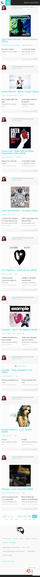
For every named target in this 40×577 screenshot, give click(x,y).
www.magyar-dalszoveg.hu (11, 547)
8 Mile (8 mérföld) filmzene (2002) (11, 493)
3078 (11, 519)
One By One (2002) (7, 274)
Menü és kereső (8, 2)
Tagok (27, 538)
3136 (29, 519)
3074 (24, 516)
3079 (16, 519)
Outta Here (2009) (6, 435)
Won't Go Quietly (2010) (8, 333)
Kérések (5, 542)
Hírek (21, 538)
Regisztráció (34, 2)
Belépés (26, 2)
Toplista (34, 538)
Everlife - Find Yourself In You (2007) (17, 371)
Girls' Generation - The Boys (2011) (20, 210)
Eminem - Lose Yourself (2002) (17, 489)
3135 (24, 519)
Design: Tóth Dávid (8, 561)
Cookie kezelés (7, 555)
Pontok (15, 538)
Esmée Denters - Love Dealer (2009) (17, 430)
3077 (6, 519)
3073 (19, 516)
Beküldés (13, 542)
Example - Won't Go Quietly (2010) (19, 329)
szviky (14, 7)
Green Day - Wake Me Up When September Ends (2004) (18, 152)
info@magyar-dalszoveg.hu (16, 551)
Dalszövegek (7, 538)
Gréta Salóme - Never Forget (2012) (20, 91)
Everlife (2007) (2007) (7, 376)
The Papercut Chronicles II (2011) (11, 45)
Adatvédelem (31, 551)
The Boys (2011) (6, 214)
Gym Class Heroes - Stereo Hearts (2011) (19, 40)
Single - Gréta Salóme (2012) (9, 95)
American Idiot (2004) (7, 157)
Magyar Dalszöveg (2, 2)
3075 (29, 516)
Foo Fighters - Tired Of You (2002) (19, 270)
